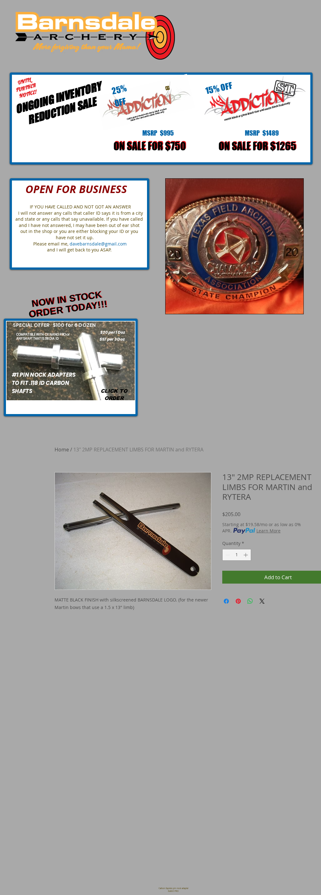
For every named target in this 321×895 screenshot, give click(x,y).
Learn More (268, 531)
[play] (288, 308)
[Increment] (246, 554)
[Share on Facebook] (226, 601)
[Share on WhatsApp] (250, 601)
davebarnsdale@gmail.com (98, 244)
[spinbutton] (236, 554)
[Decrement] (227, 554)
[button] (234, 246)
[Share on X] (262, 601)
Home (62, 449)
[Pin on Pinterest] (238, 601)
